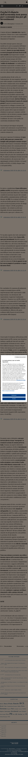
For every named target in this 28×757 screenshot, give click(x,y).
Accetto (14, 398)
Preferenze (14, 395)
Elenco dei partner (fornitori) (8, 390)
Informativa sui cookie (20, 380)
